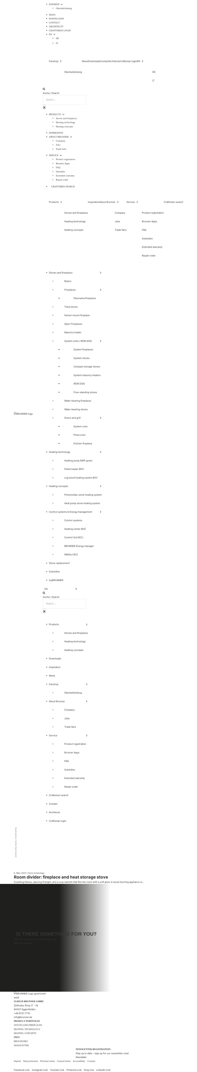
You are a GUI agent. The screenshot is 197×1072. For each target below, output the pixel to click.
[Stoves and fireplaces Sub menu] (100, 273)
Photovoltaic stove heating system (83, 494)
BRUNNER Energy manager (79, 546)
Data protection (30, 1061)
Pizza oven (79, 434)
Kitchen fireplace (83, 443)
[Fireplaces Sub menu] (100, 290)
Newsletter (21, 1045)
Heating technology (65, 122)
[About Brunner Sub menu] (71, 137)
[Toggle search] (44, 89)
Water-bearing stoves (76, 409)
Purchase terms (47, 1061)
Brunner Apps (63, 163)
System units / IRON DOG (78, 341)
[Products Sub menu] (63, 114)
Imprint (17, 1061)
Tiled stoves (71, 306)
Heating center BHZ (75, 528)
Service (53, 155)
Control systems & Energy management (70, 511)
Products (55, 114)
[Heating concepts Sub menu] (100, 486)
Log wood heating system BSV (80, 477)
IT (57, 43)
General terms (63, 1061)
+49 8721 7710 (22, 1013)
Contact (54, 22)
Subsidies (60, 171)
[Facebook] (16, 1065)
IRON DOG (79, 383)
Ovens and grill (72, 417)
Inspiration (56, 133)
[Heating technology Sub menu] (100, 452)
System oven (81, 426)
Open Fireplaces (73, 323)
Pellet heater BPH (74, 469)
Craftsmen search (63, 186)
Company (60, 141)
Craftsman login (60, 30)
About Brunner (59, 137)
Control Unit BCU (73, 537)
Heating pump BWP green (78, 460)
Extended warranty (65, 175)
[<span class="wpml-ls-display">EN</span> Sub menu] (54, 34)
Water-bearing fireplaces (77, 400)
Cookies (91, 1061)
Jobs (58, 145)
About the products (23, 943)
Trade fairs (61, 149)
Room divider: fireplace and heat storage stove (61, 877)
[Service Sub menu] (61, 155)
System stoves (82, 358)
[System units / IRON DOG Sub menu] (100, 341)
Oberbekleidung (64, 8)
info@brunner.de (23, 1017)
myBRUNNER (56, 580)
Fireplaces (70, 289)
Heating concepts (64, 126)
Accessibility (79, 1061)
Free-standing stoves (85, 392)
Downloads (56, 18)
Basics (67, 281)
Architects (56, 26)
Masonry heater (72, 332)
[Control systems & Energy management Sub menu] (100, 512)
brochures (21, 1041)
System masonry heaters (87, 375)
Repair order (62, 180)
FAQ (58, 167)
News (52, 15)
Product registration (65, 159)
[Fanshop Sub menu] (61, 4)
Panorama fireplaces (85, 298)
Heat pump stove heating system (82, 503)
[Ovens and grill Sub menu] (100, 418)
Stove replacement (59, 563)
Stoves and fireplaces (66, 118)
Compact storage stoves (87, 366)
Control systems (73, 520)
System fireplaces (83, 349)
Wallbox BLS (71, 554)
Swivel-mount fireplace (77, 315)
